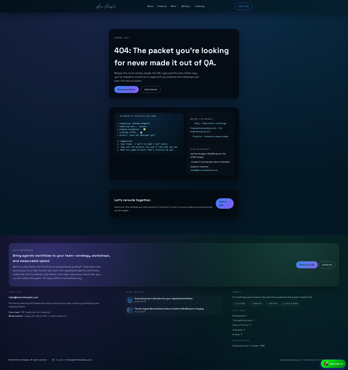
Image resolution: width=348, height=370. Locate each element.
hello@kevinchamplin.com (204, 170)
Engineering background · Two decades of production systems (309, 360)
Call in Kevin (150, 89)
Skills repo (290, 304)
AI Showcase (239, 316)
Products (162, 6)
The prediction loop (243, 320)
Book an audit (306, 264)
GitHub (239, 304)
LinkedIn (256, 304)
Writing (185, 6)
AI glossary (239, 330)
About (150, 6)
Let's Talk (243, 6)
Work (173, 6)
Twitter (272, 304)
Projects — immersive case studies (210, 136)
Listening (199, 6)
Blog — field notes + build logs (210, 123)
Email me (327, 264)
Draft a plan (223, 203)
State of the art (241, 325)
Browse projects (126, 89)
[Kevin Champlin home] (106, 6)
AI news (237, 334)
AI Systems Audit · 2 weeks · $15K (248, 346)
